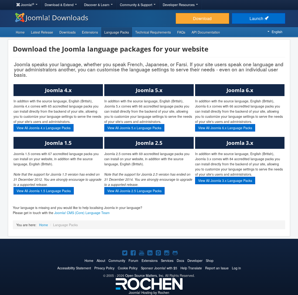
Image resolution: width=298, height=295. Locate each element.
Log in (236, 268)
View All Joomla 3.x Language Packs (225, 180)
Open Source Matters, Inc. (144, 275)
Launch (257, 18)
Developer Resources (179, 4)
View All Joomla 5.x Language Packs (134, 127)
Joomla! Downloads (57, 17)
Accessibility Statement (74, 268)
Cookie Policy (128, 268)
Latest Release (42, 32)
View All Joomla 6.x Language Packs (225, 127)
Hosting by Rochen (149, 292)
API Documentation (206, 32)
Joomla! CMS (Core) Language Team (82, 212)
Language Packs (116, 32)
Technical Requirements (153, 32)
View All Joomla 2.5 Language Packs (134, 190)
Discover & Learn (97, 4)
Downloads (67, 32)
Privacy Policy (104, 268)
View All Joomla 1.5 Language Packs (44, 190)
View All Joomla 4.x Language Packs (44, 127)
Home (20, 32)
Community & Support (136, 4)
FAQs (181, 32)
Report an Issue (217, 268)
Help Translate (191, 268)
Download (202, 18)
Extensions (90, 32)
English (277, 31)
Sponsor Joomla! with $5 (159, 268)
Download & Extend (59, 4)
